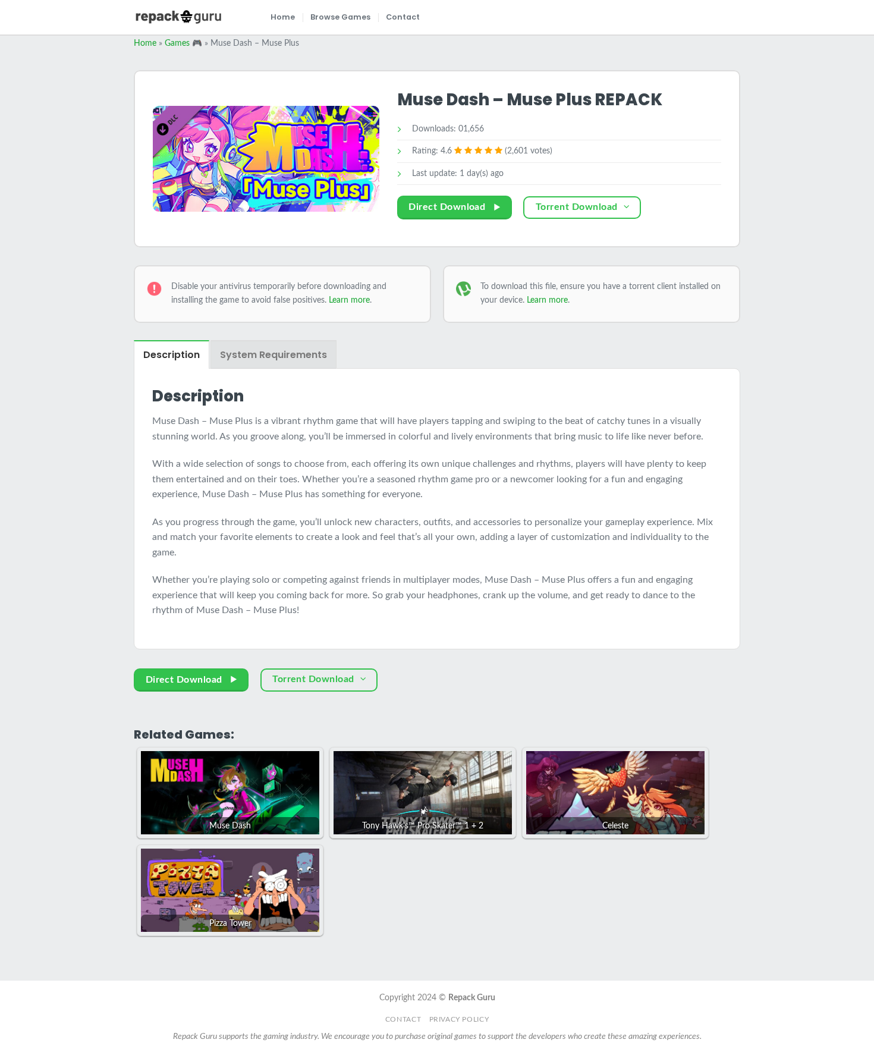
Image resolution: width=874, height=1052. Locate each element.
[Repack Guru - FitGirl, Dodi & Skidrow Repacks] (178, 17)
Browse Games (340, 17)
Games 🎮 (183, 43)
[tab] (171, 354)
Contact (403, 17)
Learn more (349, 300)
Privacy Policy (459, 1019)
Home (283, 17)
